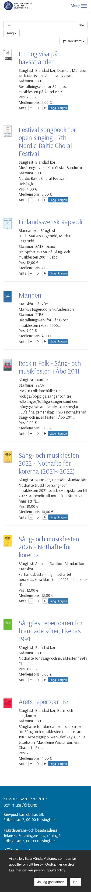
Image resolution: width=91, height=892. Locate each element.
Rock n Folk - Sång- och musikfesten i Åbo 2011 (50, 367)
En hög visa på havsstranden (38, 57)
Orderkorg (74, 41)
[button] (84, 6)
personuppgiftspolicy (49, 870)
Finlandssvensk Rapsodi (50, 221)
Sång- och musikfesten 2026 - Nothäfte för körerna (49, 547)
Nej (75, 881)
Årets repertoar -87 (44, 701)
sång (11, 33)
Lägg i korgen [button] (58, 108)
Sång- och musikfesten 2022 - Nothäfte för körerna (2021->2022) (49, 463)
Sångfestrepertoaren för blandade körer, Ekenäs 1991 (51, 631)
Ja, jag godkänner (50, 881)
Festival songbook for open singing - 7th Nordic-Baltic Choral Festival (47, 141)
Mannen (30, 295)
